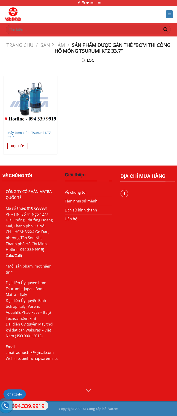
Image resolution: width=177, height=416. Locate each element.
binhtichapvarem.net (40, 358)
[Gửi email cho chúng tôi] (92, 3)
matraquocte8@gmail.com (31, 352)
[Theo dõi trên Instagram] (83, 3)
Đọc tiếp (17, 146)
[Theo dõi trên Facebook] (78, 3)
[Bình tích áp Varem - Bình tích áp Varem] (32, 14)
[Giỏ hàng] (98, 3)
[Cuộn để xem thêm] (88, 391)
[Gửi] (165, 29)
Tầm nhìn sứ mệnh (81, 201)
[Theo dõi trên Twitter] (87, 3)
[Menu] (169, 14)
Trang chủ (19, 45)
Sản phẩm (53, 45)
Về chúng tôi (75, 192)
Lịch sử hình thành (81, 210)
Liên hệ (71, 218)
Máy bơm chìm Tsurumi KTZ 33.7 (29, 135)
